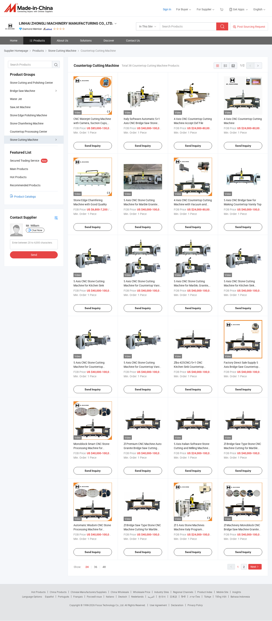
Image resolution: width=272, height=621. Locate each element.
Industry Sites (161, 592)
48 (104, 567)
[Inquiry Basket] (222, 9)
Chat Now (36, 230)
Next (253, 567)
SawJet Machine (20, 107)
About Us (62, 40)
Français (78, 596)
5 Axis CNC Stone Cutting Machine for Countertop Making (89, 367)
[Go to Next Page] (258, 66)
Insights (236, 592)
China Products (58, 592)
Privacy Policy (195, 605)
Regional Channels (183, 592)
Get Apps (238, 9)
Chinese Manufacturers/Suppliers (89, 592)
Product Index (204, 592)
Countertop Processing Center (28, 131)
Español (49, 596)
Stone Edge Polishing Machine (28, 115)
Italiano (110, 596)
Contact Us (133, 40)
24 (87, 567)
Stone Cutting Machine (24, 140)
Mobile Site (222, 592)
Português (63, 596)
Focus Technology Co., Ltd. (110, 605)
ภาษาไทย (195, 596)
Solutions (86, 40)
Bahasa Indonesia (240, 596)
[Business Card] (56, 217)
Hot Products (38, 592)
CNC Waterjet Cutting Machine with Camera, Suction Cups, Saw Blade (92, 123)
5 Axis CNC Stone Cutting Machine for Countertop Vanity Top (143, 285)
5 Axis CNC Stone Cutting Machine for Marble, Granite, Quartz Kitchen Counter (191, 285)
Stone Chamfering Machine (26, 123)
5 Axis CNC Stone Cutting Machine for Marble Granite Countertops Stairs (140, 204)
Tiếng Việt (220, 596)
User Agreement (158, 605)
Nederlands (137, 596)
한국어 (162, 596)
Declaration (177, 605)
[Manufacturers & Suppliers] (29, 8)
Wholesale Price (141, 592)
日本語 (173, 596)
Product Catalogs (25, 196)
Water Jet (16, 99)
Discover (109, 40)
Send (34, 255)
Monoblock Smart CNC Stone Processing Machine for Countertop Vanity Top (91, 448)
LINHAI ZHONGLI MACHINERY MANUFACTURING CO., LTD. (66, 23)
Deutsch (122, 596)
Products (39, 40)
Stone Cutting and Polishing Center (31, 82)
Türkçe (207, 596)
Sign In (167, 9)
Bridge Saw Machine (22, 91)
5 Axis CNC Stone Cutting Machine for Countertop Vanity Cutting (143, 367)
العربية (151, 596)
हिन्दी (183, 596)
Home (13, 40)
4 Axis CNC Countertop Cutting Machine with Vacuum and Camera (193, 204)
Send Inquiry (93, 145)
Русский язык (94, 596)
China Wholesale (120, 592)
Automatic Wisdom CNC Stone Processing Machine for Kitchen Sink (92, 529)
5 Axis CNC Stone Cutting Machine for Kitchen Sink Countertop (239, 285)
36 (95, 567)
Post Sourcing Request (251, 26)
